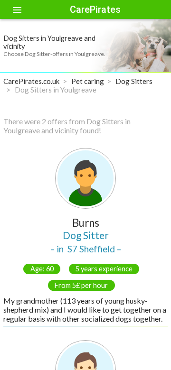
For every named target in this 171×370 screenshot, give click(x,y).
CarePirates (95, 9)
